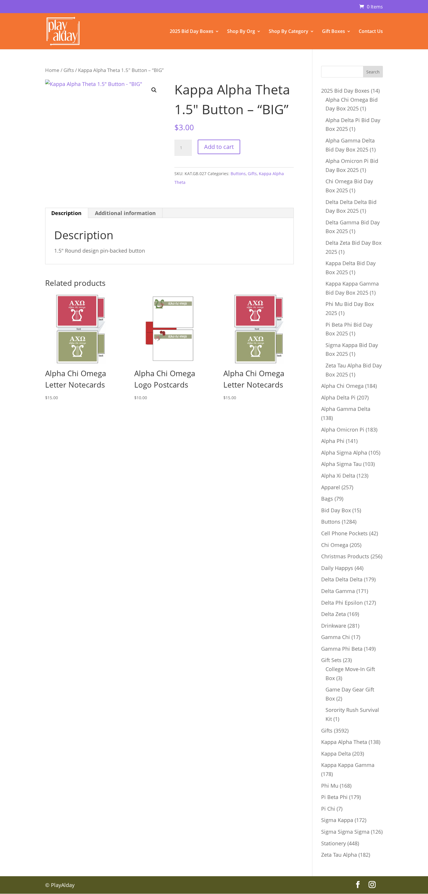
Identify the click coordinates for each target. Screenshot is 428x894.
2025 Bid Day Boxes (191, 31)
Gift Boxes (333, 31)
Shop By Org (241, 31)
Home (52, 70)
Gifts (68, 70)
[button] (154, 90)
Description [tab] (66, 213)
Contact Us (371, 31)
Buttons (238, 173)
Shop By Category (288, 31)
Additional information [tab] (125, 213)
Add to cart (219, 147)
